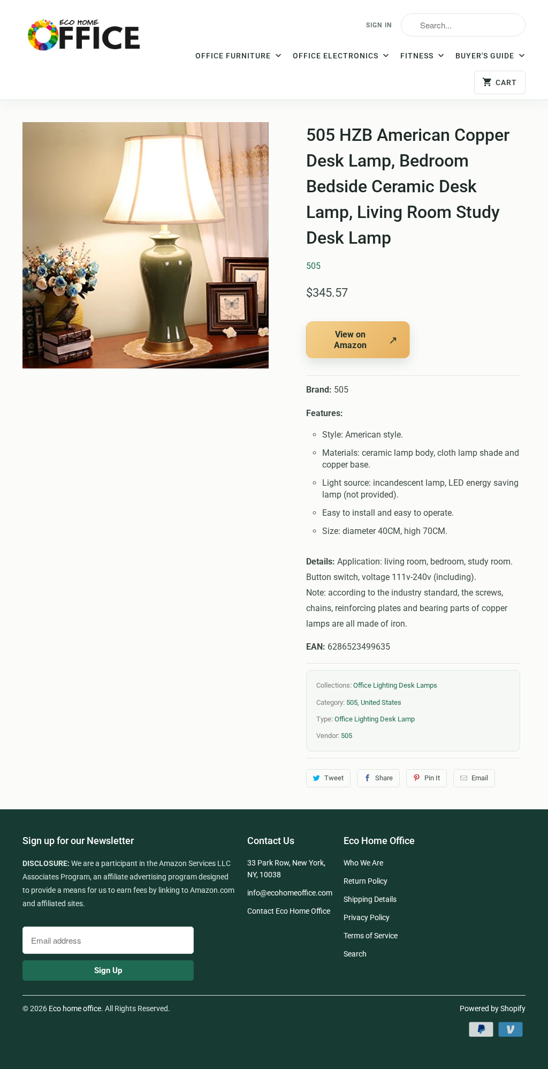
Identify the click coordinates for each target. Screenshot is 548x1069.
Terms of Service (371, 935)
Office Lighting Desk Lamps (395, 685)
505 (313, 266)
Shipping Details (370, 899)
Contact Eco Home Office (288, 911)
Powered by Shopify (493, 1008)
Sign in (379, 25)
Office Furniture (234, 55)
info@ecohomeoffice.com (289, 893)
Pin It (432, 778)
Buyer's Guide (485, 55)
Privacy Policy (367, 917)
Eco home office (75, 1008)
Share (384, 778)
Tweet (334, 778)
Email (479, 778)
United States (381, 702)
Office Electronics (336, 55)
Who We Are (363, 863)
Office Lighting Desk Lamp (374, 719)
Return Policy (365, 881)
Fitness (418, 55)
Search (355, 954)
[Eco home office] (87, 39)
